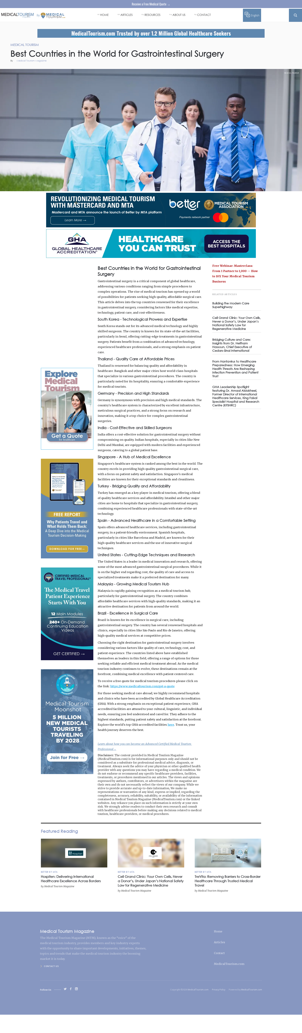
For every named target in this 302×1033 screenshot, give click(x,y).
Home (218, 931)
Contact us (51, 966)
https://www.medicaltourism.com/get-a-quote (142, 686)
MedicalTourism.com (229, 964)
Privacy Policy (218, 989)
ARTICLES (126, 15)
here (171, 724)
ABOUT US (178, 15)
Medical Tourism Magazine (31, 61)
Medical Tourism (291, 73)
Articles (219, 942)
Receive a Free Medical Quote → (151, 4)
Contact (219, 953)
